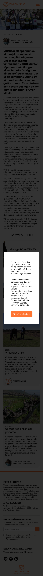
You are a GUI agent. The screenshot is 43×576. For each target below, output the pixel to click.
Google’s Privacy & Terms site (20, 303)
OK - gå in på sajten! (21, 314)
